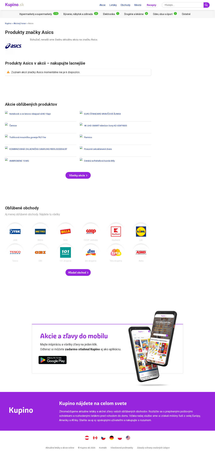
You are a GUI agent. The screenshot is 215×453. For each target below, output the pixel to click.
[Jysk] (15, 232)
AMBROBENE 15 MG (40, 162)
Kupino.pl (119, 438)
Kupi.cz (103, 438)
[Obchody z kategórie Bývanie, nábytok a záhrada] (80, 14)
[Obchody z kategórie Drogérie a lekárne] (136, 14)
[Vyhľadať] (207, 5)
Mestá (137, 5)
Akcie (102, 5)
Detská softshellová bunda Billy (115, 162)
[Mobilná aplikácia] (52, 361)
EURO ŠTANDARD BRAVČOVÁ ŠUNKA (115, 115)
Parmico (115, 139)
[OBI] (40, 253)
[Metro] (40, 232)
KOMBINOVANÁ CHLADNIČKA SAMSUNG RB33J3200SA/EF (40, 151)
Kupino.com (128, 438)
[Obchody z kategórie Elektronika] (111, 14)
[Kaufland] (116, 232)
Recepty (151, 5)
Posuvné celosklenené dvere (115, 151)
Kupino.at (87, 438)
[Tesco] (15, 253)
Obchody (125, 5)
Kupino (8, 23)
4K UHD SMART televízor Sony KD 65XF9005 (115, 127)
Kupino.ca (95, 438)
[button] (78, 175)
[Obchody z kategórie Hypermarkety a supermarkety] (38, 14)
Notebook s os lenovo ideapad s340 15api (40, 115)
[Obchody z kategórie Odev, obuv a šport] (165, 14)
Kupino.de (111, 438)
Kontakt (103, 447)
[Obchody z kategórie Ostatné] (186, 14)
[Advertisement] (78, 88)
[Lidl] (141, 232)
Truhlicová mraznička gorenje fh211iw (40, 139)
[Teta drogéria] (116, 253)
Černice (40, 127)
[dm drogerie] (91, 253)
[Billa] (65, 232)
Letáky (113, 5)
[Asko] (141, 253)
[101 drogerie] (65, 253)
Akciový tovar (19, 23)
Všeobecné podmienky (122, 447)
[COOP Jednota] (91, 232)
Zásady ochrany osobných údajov (153, 447)
